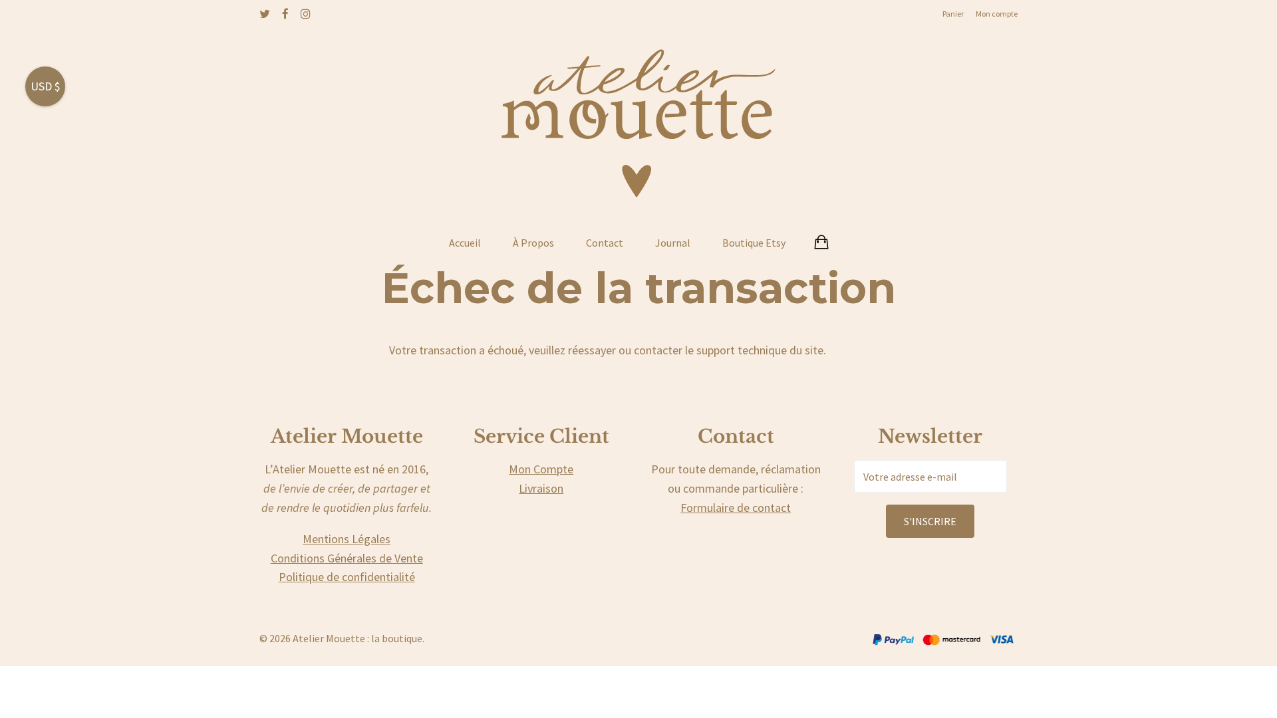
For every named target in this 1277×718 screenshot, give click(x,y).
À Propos (533, 242)
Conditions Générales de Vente (347, 558)
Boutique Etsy (753, 242)
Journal (672, 242)
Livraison (541, 488)
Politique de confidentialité (347, 576)
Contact (604, 242)
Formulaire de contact (735, 507)
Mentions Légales (346, 538)
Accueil (465, 242)
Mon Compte (541, 469)
